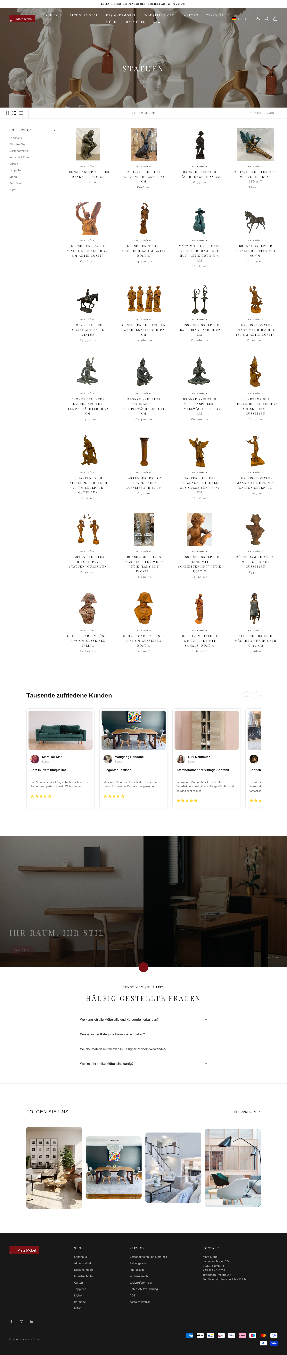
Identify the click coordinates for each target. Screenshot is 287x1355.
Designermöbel (121, 15)
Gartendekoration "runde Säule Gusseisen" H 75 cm (144, 482)
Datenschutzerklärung (144, 1289)
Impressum (137, 1269)
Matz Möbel (88, 166)
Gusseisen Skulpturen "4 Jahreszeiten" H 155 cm (144, 329)
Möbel (112, 22)
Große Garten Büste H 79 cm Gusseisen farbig (88, 640)
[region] (143, 901)
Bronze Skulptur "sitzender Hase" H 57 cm (144, 176)
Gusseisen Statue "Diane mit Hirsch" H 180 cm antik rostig (255, 329)
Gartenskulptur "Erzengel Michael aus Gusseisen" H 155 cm (199, 485)
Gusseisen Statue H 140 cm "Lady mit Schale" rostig (200, 640)
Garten (191, 15)
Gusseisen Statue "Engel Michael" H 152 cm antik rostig (88, 250)
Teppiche (215, 15)
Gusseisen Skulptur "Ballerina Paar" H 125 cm (200, 329)
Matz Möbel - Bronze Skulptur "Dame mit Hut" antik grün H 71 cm (200, 253)
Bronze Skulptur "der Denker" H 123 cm (88, 174)
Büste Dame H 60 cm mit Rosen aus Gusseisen (255, 561)
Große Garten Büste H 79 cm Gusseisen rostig (144, 640)
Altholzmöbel (84, 15)
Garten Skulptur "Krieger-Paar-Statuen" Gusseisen (88, 561)
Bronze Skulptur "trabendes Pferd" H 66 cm (255, 250)
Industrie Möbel (160, 15)
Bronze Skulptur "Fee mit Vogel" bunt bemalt (255, 176)
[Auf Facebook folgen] (11, 1322)
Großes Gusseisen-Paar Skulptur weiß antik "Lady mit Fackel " (144, 564)
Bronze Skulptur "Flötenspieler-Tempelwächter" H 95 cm (199, 406)
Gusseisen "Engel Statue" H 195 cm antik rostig (144, 250)
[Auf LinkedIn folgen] (32, 1322)
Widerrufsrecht (139, 1276)
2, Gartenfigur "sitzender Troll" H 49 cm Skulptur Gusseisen (255, 406)
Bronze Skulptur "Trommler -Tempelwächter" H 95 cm (143, 406)
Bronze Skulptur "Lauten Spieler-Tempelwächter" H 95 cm (88, 406)
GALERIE (22, 947)
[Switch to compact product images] (21, 113)
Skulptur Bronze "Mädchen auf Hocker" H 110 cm (256, 640)
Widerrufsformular (141, 1282)
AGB (132, 1295)
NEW (157, 22)
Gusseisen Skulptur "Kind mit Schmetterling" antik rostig (199, 564)
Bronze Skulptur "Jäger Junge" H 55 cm (199, 174)
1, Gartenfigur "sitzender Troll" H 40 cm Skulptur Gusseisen (88, 485)
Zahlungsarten (139, 1263)
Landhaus (52, 15)
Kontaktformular (140, 1301)
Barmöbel (135, 22)
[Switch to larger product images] (7, 113)
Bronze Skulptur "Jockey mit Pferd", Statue (88, 329)
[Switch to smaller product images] (14, 113)
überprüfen (247, 1112)
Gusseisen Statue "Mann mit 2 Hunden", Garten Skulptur (255, 482)
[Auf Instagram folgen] (21, 1322)
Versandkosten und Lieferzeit (148, 1256)
